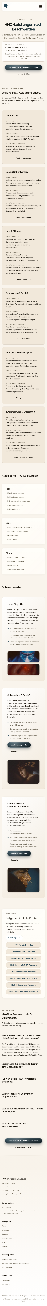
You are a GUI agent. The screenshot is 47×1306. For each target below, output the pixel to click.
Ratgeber (5, 1234)
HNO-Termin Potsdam (23, 945)
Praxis (4, 1226)
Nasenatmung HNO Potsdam (23, 958)
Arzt (3, 1242)
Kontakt (5, 1246)
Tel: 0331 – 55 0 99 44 (10, 1190)
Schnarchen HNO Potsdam (23, 951)
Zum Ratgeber (14, 938)
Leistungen (6, 1230)
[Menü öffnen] (40, 6)
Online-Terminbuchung (10, 1213)
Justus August (19, 1299)
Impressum (6, 1280)
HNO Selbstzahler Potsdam (24, 971)
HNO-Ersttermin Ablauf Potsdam (23, 991)
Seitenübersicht (8, 1238)
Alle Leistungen (7, 1267)
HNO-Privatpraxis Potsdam (23, 985)
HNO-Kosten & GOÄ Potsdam (23, 965)
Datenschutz (6, 1284)
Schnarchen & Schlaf (10, 1259)
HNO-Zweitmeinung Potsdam (23, 978)
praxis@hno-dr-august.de (12, 1194)
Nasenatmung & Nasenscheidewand (15, 1263)
